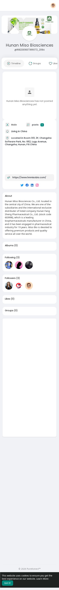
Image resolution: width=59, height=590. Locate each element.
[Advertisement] (29, 348)
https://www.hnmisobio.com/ (29, 177)
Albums (9, 245)
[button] (53, 5)
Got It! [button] (7, 582)
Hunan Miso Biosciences (29, 45)
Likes (7, 299)
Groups (9, 310)
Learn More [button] (42, 578)
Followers (10, 278)
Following (10, 257)
